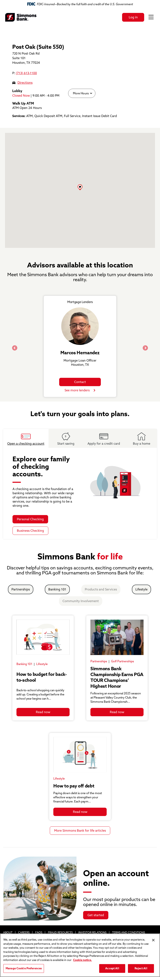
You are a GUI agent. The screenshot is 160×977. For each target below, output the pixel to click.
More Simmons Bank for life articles (80, 830)
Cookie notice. (82, 960)
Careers (24, 932)
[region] (80, 955)
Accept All (112, 968)
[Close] (153, 940)
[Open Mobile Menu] (151, 17)
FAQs (38, 932)
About (7, 932)
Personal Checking (30, 519)
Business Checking (30, 531)
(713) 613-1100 (26, 73)
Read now (43, 712)
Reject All (141, 968)
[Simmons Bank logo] (20, 17)
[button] (80, 187)
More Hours (81, 93)
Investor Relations (92, 932)
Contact (80, 382)
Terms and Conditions (128, 932)
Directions (25, 83)
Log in (133, 17)
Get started (96, 915)
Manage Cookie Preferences (24, 968)
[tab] (26, 438)
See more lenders (77, 390)
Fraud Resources (60, 932)
